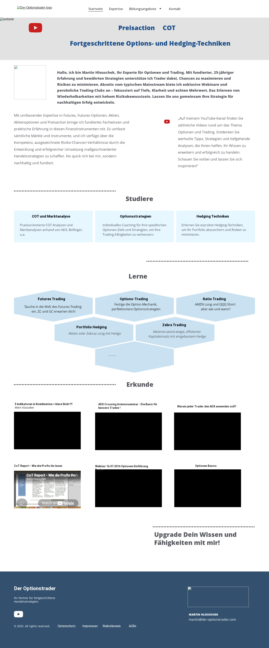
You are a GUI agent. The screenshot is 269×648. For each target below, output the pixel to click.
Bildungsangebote (142, 9)
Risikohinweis (112, 626)
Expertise (116, 9)
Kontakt (175, 9)
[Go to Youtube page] (35, 27)
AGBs (132, 626)
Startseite (95, 9)
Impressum (90, 626)
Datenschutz (67, 626)
